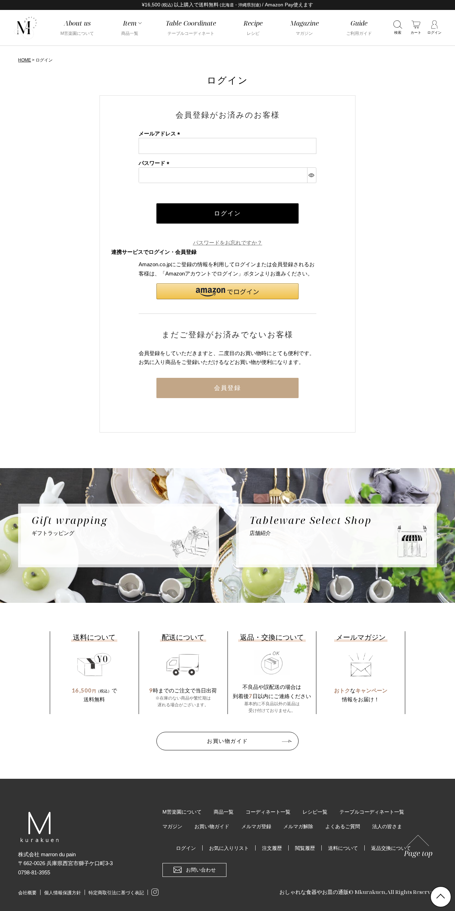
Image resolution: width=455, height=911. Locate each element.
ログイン (186, 848)
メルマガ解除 (298, 826)
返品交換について (391, 848)
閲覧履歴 (305, 848)
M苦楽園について (182, 812)
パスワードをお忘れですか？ (227, 243)
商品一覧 (224, 812)
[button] (227, 291)
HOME (24, 60)
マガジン (172, 826)
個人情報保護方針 (62, 892)
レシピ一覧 (315, 812)
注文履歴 (272, 848)
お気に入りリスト (229, 848)
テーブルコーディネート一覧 (371, 812)
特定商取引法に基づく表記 (116, 892)
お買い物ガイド (227, 741)
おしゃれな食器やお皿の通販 (314, 891)
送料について (343, 848)
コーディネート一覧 (268, 812)
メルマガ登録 (256, 826)
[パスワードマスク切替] (311, 175)
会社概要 (27, 892)
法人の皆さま (387, 826)
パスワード (155, 163)
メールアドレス (161, 133)
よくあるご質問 (342, 826)
